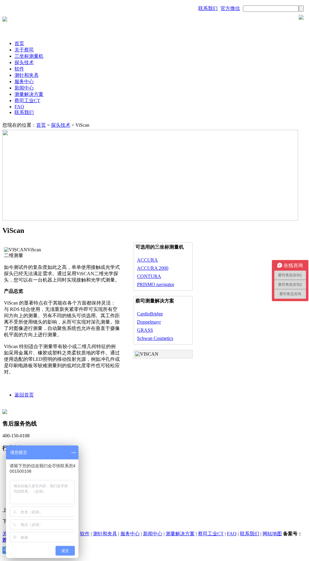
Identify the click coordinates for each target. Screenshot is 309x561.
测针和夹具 (26, 75)
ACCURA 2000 (152, 268)
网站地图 (272, 533)
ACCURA (147, 260)
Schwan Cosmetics (155, 338)
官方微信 (230, 8)
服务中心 (24, 81)
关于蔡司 (24, 49)
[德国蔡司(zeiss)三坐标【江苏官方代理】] (4, 19)
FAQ (19, 106)
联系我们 (208, 8)
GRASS (145, 330)
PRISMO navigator (155, 284)
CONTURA (149, 276)
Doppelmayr (149, 322)
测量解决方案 (28, 94)
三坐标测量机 (28, 56)
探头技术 (24, 62)
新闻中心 (24, 87)
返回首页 (24, 394)
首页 (19, 43)
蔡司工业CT (27, 100)
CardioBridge (150, 313)
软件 (19, 68)
